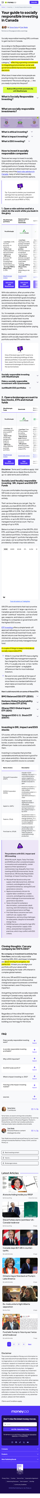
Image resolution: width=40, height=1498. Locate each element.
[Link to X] (24, 1442)
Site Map (32, 1481)
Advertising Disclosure (12, 1481)
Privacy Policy (24, 1436)
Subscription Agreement (31, 1478)
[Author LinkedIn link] (37, 1109)
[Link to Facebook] (16, 1442)
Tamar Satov (14, 27)
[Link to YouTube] (28, 1442)
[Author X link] (35, 1109)
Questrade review (24, 456)
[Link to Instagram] (12, 1442)
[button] (35, 1042)
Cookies (13, 1478)
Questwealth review (22, 277)
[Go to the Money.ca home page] (11, 2)
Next (29, 1344)
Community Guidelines (20, 1484)
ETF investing (7, 627)
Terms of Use (26, 1434)
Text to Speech (24, 1481)
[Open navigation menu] (3, 2)
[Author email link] (32, 1109)
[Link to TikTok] (20, 1442)
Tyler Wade (24, 27)
